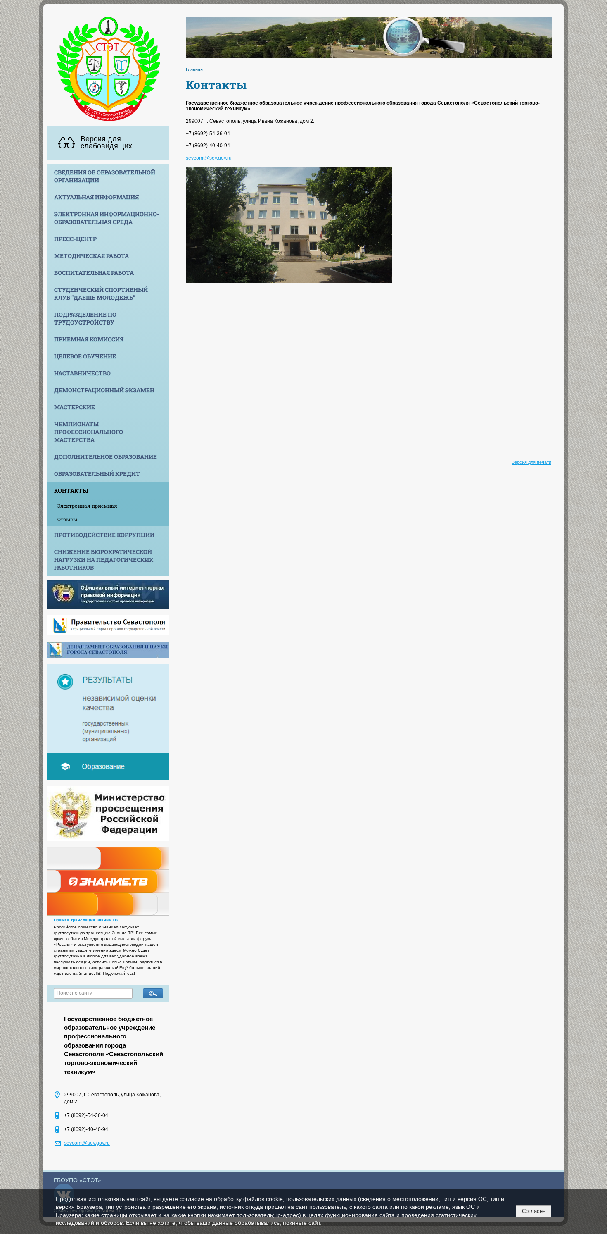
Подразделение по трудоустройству (85, 318)
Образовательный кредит (97, 473)
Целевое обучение (85, 356)
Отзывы (67, 519)
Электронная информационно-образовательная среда (106, 218)
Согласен (533, 1211)
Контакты (71, 490)
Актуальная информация (96, 197)
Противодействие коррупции (104, 535)
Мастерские (74, 407)
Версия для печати (531, 462)
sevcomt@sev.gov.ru (87, 1143)
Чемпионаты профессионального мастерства (88, 432)
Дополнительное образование (105, 457)
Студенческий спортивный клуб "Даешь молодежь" (101, 293)
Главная (194, 69)
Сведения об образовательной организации (104, 176)
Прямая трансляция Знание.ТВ (86, 920)
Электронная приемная (87, 505)
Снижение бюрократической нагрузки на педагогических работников (103, 559)
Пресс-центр (75, 239)
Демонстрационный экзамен (104, 390)
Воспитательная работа (94, 273)
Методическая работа (91, 256)
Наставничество (82, 373)
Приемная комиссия (88, 339)
